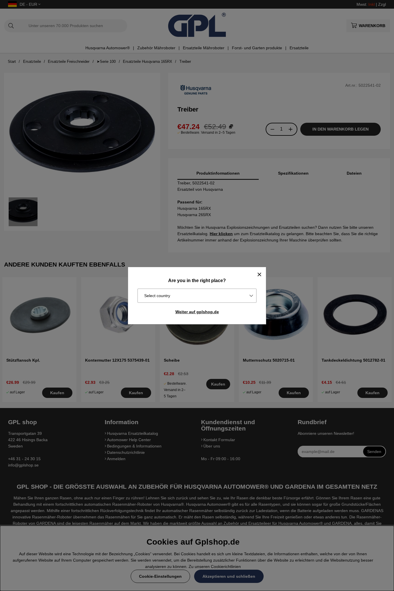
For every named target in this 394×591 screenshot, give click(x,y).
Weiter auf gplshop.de (197, 311)
